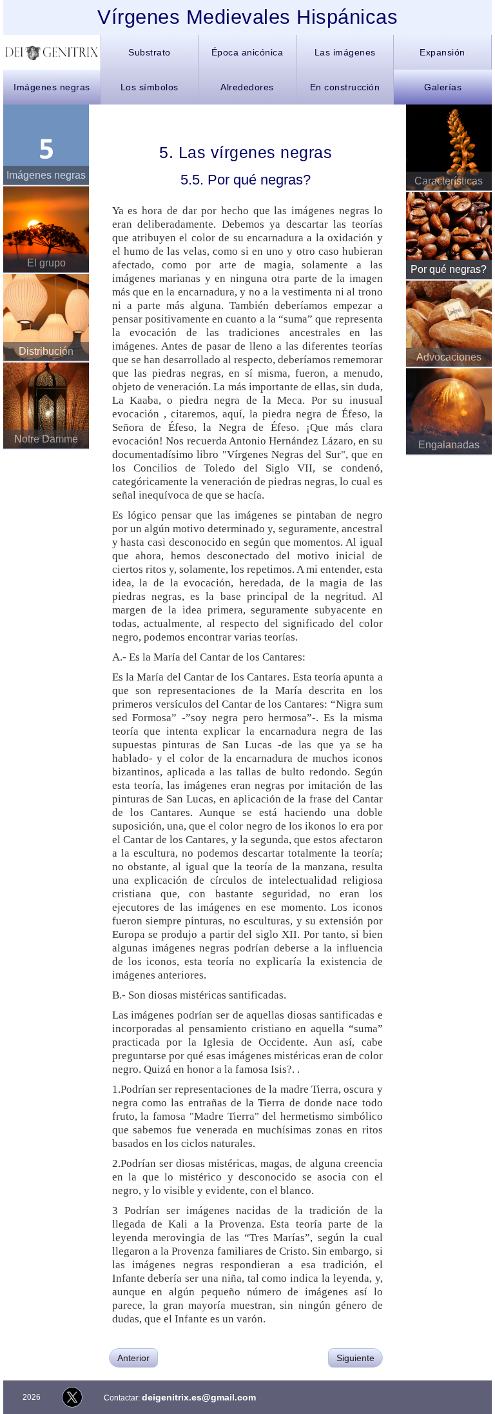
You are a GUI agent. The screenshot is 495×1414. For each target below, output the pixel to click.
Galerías (442, 87)
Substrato (149, 52)
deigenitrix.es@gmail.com (199, 1397)
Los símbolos (150, 87)
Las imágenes (345, 52)
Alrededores (247, 87)
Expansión (442, 52)
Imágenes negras (52, 87)
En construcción (345, 87)
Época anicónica (247, 52)
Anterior (133, 1358)
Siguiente (355, 1358)
